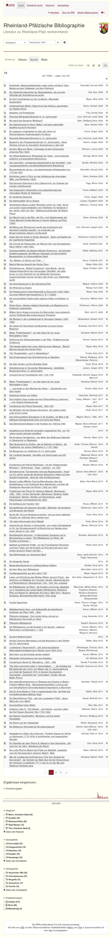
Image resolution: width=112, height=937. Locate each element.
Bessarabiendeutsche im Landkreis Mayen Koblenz (33, 565)
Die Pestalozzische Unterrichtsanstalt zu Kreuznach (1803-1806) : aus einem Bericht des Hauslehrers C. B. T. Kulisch (39, 293)
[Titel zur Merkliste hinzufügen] (107, 85)
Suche (21, 5)
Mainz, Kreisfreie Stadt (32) (20, 814)
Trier (80, 927)
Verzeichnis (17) (15, 883)
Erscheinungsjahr (14, 788)
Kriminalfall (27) (15, 843)
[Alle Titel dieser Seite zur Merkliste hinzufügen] (107, 78)
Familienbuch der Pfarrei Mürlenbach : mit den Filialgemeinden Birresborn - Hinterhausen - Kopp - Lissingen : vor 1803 (38, 466)
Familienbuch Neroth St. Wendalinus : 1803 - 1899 (32, 662)
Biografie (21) (14, 879)
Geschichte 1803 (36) (17, 872)
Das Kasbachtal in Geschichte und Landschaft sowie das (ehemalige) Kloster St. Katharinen (35, 191)
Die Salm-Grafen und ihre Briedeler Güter (28, 364)
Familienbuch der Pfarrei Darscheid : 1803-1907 (31, 406)
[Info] (103, 12)
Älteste (44, 59)
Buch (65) (12, 905)
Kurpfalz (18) (14, 854)
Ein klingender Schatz (19, 561)
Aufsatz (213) (14, 901)
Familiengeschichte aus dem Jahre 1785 (28, 573)
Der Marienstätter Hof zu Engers (24, 200)
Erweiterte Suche (35, 5)
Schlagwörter (12, 868)
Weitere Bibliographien (87, 12)
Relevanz (22, 59)
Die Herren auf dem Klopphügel (23, 722)
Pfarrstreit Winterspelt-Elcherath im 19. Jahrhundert (33, 116)
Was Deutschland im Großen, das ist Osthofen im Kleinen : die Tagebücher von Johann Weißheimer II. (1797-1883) (38, 446)
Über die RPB (68, 12)
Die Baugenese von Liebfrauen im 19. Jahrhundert (32, 451)
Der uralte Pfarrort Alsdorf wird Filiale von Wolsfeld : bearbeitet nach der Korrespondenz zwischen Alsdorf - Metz (38, 751)
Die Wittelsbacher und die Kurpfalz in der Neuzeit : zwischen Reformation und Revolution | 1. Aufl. (37, 628)
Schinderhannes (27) (17, 876)
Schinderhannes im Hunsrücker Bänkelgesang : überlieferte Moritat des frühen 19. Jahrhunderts (36, 369)
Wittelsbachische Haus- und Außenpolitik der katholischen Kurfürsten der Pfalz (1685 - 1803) (36, 611)
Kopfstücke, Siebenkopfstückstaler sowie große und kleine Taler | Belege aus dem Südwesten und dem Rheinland (39, 87)
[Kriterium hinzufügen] (65, 42)
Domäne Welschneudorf (20, 636)
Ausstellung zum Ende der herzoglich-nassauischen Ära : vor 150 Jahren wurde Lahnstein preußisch (39, 432)
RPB (11, 5)
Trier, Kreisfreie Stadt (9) (19, 828)
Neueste (34, 59)
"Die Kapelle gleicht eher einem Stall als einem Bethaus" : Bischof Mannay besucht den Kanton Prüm (39, 348)
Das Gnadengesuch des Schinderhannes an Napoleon (34, 357)
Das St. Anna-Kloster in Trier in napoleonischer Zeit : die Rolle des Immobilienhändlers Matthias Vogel (39, 693)
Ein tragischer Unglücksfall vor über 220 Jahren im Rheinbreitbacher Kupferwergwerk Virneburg (32, 133)
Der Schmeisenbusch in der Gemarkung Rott (30, 283)
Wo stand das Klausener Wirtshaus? (26, 120)
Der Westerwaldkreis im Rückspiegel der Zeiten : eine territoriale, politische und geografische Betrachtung (39, 157)
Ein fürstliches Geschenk (20, 196)
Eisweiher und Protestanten (22, 112)
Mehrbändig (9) (15, 908)
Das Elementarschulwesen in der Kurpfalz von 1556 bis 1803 (37, 423)
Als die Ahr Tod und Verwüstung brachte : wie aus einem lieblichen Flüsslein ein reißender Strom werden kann (40, 516)
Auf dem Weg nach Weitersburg (24, 569)
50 (99, 65)
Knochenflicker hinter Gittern (22, 705)
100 (105, 65)
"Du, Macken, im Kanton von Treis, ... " (27, 260)
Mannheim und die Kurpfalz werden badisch (29, 654)
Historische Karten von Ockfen (23, 395)
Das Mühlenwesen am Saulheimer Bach (27, 554)
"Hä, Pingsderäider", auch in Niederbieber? (29, 353)
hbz (50, 930)
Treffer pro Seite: (76, 65)
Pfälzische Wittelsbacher (20, 623)
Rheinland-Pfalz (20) (17, 821)
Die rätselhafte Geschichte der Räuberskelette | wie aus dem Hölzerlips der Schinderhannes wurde (37, 94)
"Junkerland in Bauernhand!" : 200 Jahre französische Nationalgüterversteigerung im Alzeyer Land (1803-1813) (35, 649)
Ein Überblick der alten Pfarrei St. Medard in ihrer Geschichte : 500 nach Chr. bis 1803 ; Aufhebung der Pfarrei (40, 745)
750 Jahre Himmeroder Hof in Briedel (26, 521)
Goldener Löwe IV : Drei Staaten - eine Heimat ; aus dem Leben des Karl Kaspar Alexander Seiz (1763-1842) (38, 710)
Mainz (70, 927)
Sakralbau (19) (14, 850)
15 (88, 65)
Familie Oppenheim (18, 602)
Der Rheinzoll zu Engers (20, 287)
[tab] (10, 59)
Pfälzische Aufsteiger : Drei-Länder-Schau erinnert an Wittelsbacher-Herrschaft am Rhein (33, 617)
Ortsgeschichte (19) (17, 847)
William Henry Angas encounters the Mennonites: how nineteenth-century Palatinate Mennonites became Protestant (39, 314)
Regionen (50, 5)
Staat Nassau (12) (16, 824)
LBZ (22, 927)
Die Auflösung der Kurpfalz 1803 (24, 503)
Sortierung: (10, 59)
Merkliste (54, 12)
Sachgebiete (63, 5)
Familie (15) (13, 886)
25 (93, 65)
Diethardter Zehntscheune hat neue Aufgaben (30, 658)
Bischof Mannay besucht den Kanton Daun (29, 264)
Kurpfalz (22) (14, 818)
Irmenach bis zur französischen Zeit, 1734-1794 (31, 374)
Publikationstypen (14, 897)
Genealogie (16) (15, 857)
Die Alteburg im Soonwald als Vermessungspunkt (32, 726)
